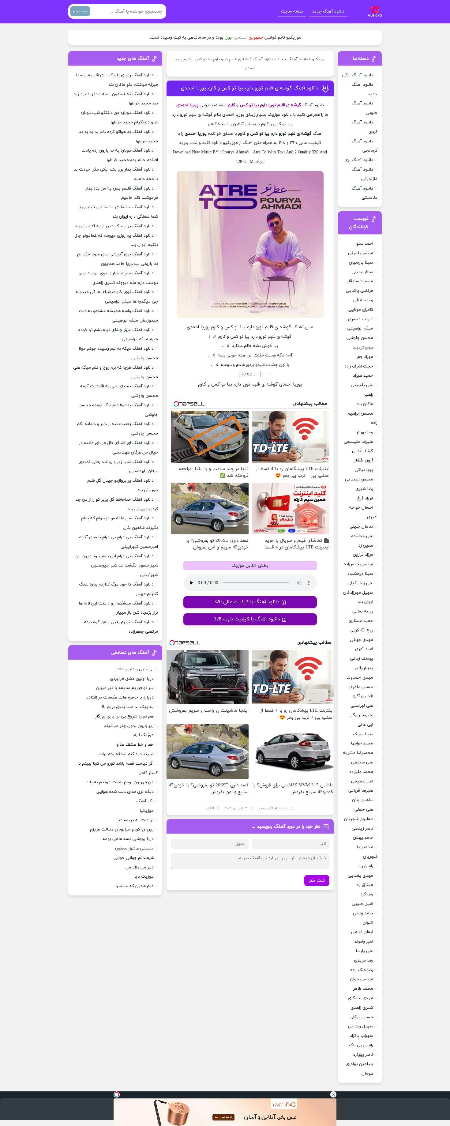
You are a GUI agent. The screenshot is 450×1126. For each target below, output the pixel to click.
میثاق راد (364, 885)
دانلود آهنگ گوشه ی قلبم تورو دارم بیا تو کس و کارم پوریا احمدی (249, 88)
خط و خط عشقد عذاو (135, 745)
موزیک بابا (144, 876)
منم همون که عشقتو (135, 886)
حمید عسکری (361, 621)
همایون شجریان (358, 819)
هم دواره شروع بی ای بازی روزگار (124, 716)
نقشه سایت (292, 11)
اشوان (368, 923)
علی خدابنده (362, 536)
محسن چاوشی (360, 338)
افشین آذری (362, 696)
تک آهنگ (145, 801)
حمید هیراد (363, 375)
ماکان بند (364, 404)
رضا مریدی (363, 960)
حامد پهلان (363, 838)
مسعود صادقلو (360, 281)
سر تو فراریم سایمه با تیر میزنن (125, 688)
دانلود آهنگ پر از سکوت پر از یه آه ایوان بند (114, 226)
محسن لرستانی (359, 479)
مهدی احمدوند (360, 677)
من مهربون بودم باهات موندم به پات (119, 782)
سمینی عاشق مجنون (134, 848)
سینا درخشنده (360, 574)
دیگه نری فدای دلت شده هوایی (125, 792)
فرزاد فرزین (363, 555)
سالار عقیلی (362, 272)
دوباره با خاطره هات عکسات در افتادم (120, 697)
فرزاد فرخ (365, 498)
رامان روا (365, 866)
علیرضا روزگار (361, 715)
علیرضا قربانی (360, 790)
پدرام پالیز (364, 668)
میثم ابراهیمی (360, 328)
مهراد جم (365, 357)
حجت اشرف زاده (358, 366)
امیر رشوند (363, 941)
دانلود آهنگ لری (358, 160)
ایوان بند (365, 602)
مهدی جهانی (361, 640)
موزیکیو (318, 59)
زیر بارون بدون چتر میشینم (129, 726)
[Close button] (333, 1094)
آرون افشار (363, 460)
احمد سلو (364, 244)
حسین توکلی (361, 1017)
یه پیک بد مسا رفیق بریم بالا (127, 707)
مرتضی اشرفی (360, 253)
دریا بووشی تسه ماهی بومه (128, 839)
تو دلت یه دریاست (136, 820)
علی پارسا (364, 951)
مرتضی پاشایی (359, 291)
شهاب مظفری (360, 319)
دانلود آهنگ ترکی (357, 75)
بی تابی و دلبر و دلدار (134, 669)
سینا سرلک (363, 734)
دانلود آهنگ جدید (328, 11)
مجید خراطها (362, 743)
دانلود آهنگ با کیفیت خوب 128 (247, 619)
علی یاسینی (362, 385)
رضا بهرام (365, 432)
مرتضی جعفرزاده (358, 564)
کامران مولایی (360, 310)
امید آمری (364, 649)
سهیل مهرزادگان (358, 593)
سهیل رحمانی (360, 1026)
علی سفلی (363, 809)
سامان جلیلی (361, 526)
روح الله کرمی (361, 630)
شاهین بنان (362, 800)
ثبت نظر (317, 880)
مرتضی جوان (361, 979)
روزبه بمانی (362, 611)
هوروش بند (363, 347)
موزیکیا (147, 811)
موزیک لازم (143, 735)
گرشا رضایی (362, 451)
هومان (367, 1073)
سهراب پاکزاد (361, 1036)
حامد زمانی (363, 913)
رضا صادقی (363, 300)
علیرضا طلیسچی (358, 442)
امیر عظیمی (362, 781)
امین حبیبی (362, 904)
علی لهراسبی (362, 706)
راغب (368, 394)
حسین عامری (361, 687)
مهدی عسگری (360, 998)
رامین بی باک (361, 1045)
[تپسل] (117, 1094)
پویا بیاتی (364, 470)
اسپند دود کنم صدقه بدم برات (126, 754)
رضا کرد (366, 894)
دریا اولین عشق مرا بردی (132, 679)
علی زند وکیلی (360, 583)
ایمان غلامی (362, 932)
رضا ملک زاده (361, 970)
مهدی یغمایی (360, 876)
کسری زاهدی (362, 1008)
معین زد (365, 545)
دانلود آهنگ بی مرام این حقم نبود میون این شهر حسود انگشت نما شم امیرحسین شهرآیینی (116, 565)
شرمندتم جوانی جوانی (134, 858)
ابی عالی (365, 725)
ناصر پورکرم (363, 1055)
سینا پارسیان (361, 262)
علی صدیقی (362, 762)
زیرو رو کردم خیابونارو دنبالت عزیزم (122, 829)
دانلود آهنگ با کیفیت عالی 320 (246, 602)
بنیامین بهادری (359, 1064)
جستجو (80, 11)
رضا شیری (364, 489)
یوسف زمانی (361, 658)
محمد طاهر (363, 989)
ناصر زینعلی (362, 828)
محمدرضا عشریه (358, 753)
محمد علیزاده (361, 772)
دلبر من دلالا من (140, 867)
